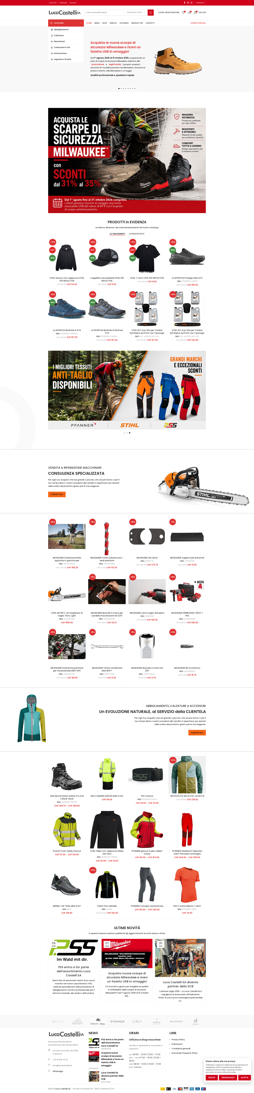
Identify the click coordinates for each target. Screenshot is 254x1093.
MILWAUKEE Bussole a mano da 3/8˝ (147, 695)
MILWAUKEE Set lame (147, 584)
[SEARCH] (151, 13)
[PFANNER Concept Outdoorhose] (147, 911)
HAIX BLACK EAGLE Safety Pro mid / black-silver (67, 823)
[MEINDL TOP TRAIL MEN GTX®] (67, 911)
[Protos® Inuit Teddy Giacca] (67, 856)
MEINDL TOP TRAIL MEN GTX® (67, 932)
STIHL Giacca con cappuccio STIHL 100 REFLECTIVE (67, 279)
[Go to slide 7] (132, 88)
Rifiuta (211, 1077)
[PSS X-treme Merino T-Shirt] (187, 911)
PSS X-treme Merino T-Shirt (187, 932)
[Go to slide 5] (128, 88)
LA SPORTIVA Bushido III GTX (67, 330)
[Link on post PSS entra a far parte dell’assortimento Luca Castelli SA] (73, 976)
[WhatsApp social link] (191, 3)
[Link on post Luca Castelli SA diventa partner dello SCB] (180, 984)
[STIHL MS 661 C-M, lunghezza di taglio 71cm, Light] (67, 618)
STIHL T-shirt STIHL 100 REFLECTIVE (147, 278)
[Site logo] (64, 12)
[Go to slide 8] (135, 88)
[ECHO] (117, 1048)
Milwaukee (122, 61)
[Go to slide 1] (119, 88)
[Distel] (58, 1048)
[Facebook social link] (184, 3)
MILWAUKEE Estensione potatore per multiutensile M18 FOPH (67, 695)
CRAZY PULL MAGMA (107, 932)
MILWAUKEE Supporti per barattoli (187, 584)
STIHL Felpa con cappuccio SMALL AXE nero (107, 878)
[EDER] (137, 1048)
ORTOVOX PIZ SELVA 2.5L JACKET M (187, 822)
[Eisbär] (156, 1048)
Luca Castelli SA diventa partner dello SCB (180, 1010)
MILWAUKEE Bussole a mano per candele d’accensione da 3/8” (107, 640)
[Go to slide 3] (123, 88)
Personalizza (228, 1077)
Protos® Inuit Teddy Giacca (67, 877)
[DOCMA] (78, 1048)
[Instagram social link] (188, 3)
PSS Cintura (147, 822)
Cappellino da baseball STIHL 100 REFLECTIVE (107, 279)
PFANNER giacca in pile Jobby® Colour (147, 878)
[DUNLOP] (97, 1048)
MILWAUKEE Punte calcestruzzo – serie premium (107, 585)
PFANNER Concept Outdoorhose (147, 932)
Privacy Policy (178, 1065)
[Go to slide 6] (130, 88)
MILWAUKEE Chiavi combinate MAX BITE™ (107, 695)
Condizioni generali (181, 1074)
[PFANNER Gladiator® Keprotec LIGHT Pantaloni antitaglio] (187, 856)
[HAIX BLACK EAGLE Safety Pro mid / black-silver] (67, 801)
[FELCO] (176, 1048)
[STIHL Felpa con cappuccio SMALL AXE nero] (107, 856)
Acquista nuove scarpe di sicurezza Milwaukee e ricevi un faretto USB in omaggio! (127, 1004)
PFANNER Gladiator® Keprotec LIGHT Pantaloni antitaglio (187, 878)
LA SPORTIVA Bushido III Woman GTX (107, 331)
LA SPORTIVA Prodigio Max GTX (187, 278)
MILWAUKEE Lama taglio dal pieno (147, 639)
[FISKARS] (196, 1048)
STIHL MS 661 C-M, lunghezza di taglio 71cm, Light (67, 640)
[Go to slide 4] (125, 88)
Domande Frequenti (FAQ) (185, 1079)
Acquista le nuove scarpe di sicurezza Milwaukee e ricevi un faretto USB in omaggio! (115, 47)
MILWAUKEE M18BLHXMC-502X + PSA (187, 640)
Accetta (244, 1077)
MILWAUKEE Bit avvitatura (187, 694)
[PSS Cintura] (147, 801)
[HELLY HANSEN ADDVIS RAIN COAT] (107, 801)
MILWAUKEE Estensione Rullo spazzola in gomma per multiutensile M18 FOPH (67, 587)
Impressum (177, 1070)
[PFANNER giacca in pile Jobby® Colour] (147, 856)
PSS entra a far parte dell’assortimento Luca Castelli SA (73, 997)
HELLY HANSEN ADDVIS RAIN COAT (107, 822)
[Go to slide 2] (121, 88)
